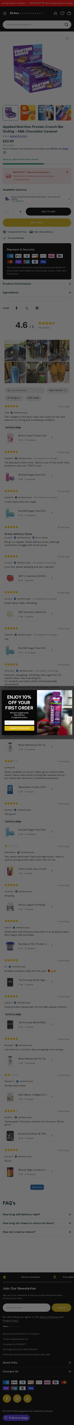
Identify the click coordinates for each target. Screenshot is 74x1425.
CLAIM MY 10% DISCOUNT (19, 728)
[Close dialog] (69, 692)
